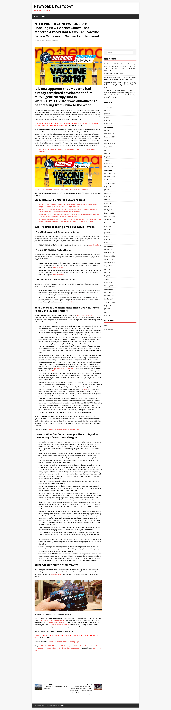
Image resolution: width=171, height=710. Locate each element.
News (44, 16)
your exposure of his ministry (64, 369)
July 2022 (107, 269)
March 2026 (108, 124)
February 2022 (108, 286)
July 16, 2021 (40, 41)
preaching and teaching (85, 315)
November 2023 (109, 216)
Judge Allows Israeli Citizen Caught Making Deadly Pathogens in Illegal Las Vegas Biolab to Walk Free (120, 85)
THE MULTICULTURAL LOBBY (114, 74)
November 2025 (109, 137)
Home (36, 16)
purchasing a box (56, 574)
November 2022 (109, 256)
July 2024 (107, 190)
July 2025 (107, 150)
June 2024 (107, 193)
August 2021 (108, 306)
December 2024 (109, 173)
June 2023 (107, 233)
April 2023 (107, 239)
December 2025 (109, 134)
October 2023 (108, 220)
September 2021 (109, 302)
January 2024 (108, 210)
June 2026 (107, 114)
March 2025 (108, 163)
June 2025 (107, 153)
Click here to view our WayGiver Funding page (63, 430)
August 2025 (108, 147)
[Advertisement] (68, 667)
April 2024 (107, 200)
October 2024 (108, 180)
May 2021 (107, 315)
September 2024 (109, 183)
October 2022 (108, 259)
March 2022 (108, 282)
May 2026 (107, 117)
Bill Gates (54, 371)
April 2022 (107, 279)
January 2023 (108, 249)
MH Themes (61, 705)
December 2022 (109, 253)
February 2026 (108, 127)
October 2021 (108, 299)
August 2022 (108, 266)
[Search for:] (120, 52)
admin (49, 41)
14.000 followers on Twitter (59, 625)
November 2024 (109, 177)
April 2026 (107, 120)
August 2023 (108, 226)
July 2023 (107, 229)
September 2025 (109, 143)
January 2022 (108, 289)
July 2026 (107, 110)
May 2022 (107, 276)
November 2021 (109, 296)
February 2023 (108, 246)
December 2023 (109, 213)
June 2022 (107, 272)
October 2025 (108, 140)
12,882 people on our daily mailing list (52, 620)
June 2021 (107, 312)
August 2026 (108, 107)
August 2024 (108, 186)
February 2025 (108, 167)
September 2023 (109, 223)
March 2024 (108, 203)
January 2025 (108, 170)
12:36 (85, 389)
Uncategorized (109, 329)
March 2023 (108, 243)
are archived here (94, 245)
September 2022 (109, 263)
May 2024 (107, 196)
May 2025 (107, 157)
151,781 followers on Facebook (56, 622)
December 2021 (109, 292)
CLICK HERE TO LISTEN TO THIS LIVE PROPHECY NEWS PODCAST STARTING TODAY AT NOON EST (62, 189)
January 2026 (108, 130)
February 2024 (108, 206)
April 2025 (107, 160)
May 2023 (107, 236)
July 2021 (107, 309)
